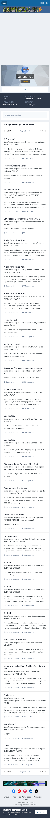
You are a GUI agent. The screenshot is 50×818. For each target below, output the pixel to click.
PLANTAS (7, 421)
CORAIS (15, 171)
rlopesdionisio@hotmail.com (15, 700)
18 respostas (28, 481)
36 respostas (28, 555)
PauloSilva (29, 491)
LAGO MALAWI (9, 395)
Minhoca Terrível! (12, 344)
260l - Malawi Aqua (13, 389)
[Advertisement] (25, 39)
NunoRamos (8, 142)
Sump (6, 745)
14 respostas (29, 259)
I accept (42, 812)
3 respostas (28, 158)
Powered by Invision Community (25, 805)
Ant (9, 131)
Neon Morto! (10, 724)
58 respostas (28, 579)
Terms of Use (14, 815)
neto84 (27, 643)
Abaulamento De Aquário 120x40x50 (21, 464)
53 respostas (29, 382)
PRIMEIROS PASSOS (12, 145)
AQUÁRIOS (8, 224)
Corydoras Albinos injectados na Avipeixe (23, 368)
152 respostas (28, 688)
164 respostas (28, 659)
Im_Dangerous (30, 727)
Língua (6, 797)
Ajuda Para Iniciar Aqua (14, 240)
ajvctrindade (29, 467)
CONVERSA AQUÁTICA (13, 493)
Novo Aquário (10, 536)
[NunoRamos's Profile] (25, 89)
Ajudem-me (9, 695)
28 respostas (28, 529)
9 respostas (28, 233)
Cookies (25, 799)
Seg (41, 131)
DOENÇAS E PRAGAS (14, 730)
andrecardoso (30, 565)
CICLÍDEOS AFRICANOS (15, 541)
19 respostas (29, 211)
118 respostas (29, 336)
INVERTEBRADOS (11, 349)
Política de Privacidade (22, 797)
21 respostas (29, 182)
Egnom (27, 193)
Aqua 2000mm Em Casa (15, 639)
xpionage (28, 243)
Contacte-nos (38, 797)
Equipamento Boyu (12, 189)
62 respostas (29, 360)
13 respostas (28, 765)
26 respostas (29, 408)
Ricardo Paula (30, 539)
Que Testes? (9, 416)
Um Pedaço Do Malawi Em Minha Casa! (22, 219)
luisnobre (28, 222)
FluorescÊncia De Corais (15, 166)
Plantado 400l (10, 320)
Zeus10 (27, 419)
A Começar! (9, 139)
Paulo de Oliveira (31, 169)
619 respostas (28, 507)
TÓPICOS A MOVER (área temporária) (21, 469)
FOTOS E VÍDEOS (13, 568)
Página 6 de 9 (25, 131)
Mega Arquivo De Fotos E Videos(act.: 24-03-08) (25, 667)
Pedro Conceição (32, 671)
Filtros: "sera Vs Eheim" (14, 514)
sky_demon (29, 142)
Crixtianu (28, 517)
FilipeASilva (29, 347)
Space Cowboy (31, 323)
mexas (27, 392)
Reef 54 (7, 562)
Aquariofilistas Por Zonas (15, 488)
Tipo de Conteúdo (13, 115)
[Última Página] (45, 131)
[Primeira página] (4, 131)
